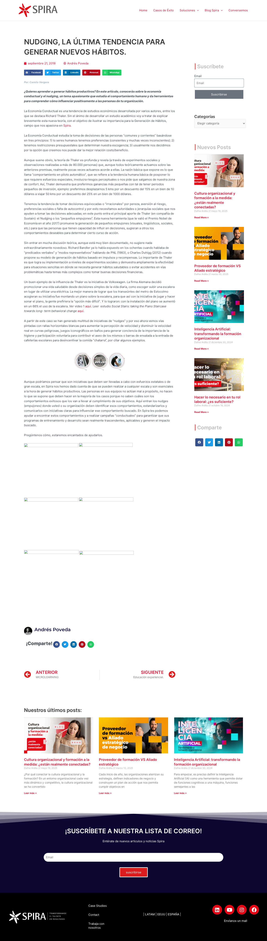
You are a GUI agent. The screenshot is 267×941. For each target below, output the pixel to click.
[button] (197, 10)
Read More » (201, 217)
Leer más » (30, 793)
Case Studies (97, 906)
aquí (88, 306)
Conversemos (238, 10)
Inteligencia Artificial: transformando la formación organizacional (217, 333)
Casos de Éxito (163, 10)
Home (143, 10)
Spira (67, 125)
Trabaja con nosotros (96, 925)
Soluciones (187, 10)
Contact (93, 915)
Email (198, 76)
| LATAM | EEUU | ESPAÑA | (162, 914)
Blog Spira (212, 10)
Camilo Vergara (39, 82)
